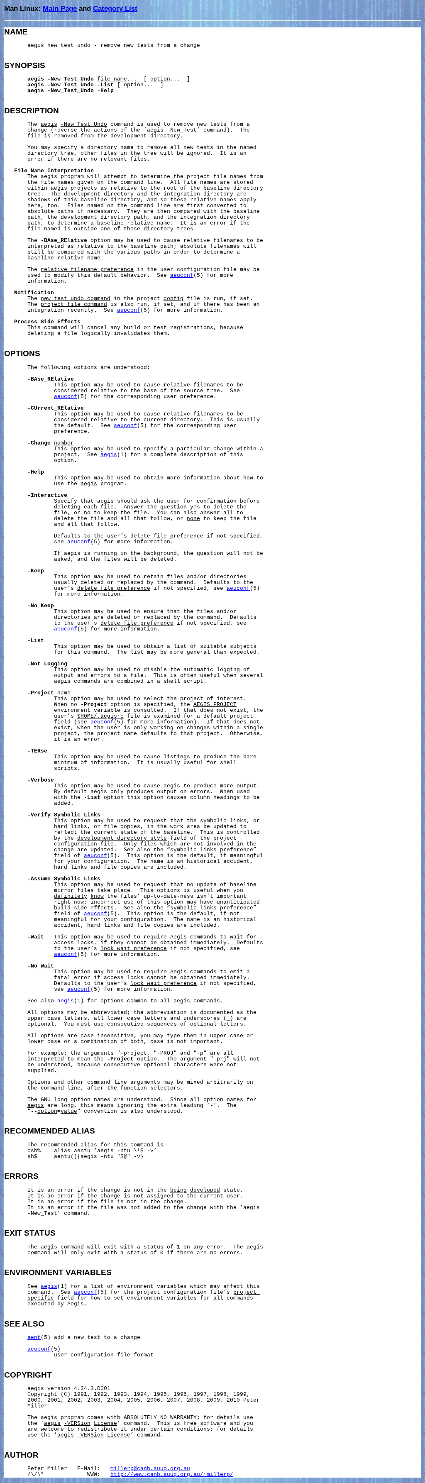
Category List (115, 8)
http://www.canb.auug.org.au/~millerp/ (171, 1475)
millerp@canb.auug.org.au (150, 1469)
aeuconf (181, 276)
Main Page (60, 8)
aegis (108, 455)
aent (34, 1338)
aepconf (128, 310)
